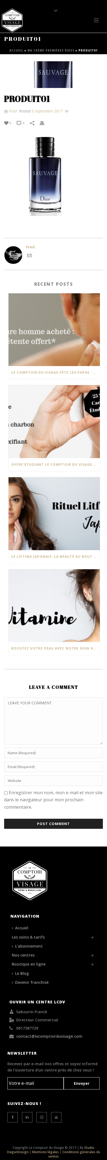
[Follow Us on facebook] (12, 1117)
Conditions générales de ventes (74, 1154)
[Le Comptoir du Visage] (12, 20)
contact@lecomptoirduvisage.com (49, 1036)
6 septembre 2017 (47, 111)
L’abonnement (29, 946)
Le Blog (22, 973)
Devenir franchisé (32, 982)
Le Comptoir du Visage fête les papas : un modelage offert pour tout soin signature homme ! (55, 372)
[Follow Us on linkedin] (27, 1117)
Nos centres (23, 955)
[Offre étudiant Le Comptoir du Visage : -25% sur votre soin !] (54, 421)
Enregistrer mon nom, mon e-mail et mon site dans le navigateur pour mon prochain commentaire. (53, 800)
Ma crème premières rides (50, 50)
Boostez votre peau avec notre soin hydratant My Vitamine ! (55, 648)
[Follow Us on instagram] (41, 1117)
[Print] (45, 123)
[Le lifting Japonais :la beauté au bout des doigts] (54, 513)
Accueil (16, 50)
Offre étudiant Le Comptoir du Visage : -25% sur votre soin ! (55, 464)
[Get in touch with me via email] (29, 256)
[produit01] (53, 74)
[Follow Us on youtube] (56, 1117)
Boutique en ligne (29, 964)
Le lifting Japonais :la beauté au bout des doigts (55, 556)
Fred (13, 111)
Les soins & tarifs (28, 937)
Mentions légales (45, 1152)
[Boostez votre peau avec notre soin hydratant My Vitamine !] (54, 605)
